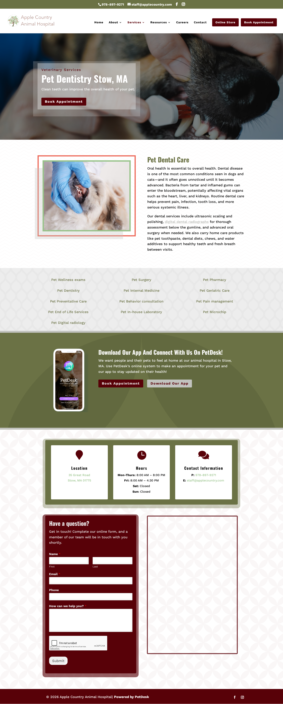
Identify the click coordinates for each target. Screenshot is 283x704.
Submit (58, 661)
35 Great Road (79, 475)
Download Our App (169, 383)
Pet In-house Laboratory (141, 312)
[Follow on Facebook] (235, 697)
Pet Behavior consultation (141, 301)
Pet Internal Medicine (141, 290)
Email (54, 574)
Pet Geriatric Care (214, 290)
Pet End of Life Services (68, 312)
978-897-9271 (113, 4)
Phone (54, 590)
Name (54, 554)
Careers (182, 22)
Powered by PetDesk (131, 697)
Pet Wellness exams (68, 280)
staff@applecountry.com (205, 480)
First (51, 566)
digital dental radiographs (187, 222)
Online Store (225, 22)
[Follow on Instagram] (242, 697)
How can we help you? (67, 606)
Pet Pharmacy (214, 280)
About (113, 22)
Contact (200, 22)
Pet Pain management (214, 301)
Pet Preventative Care (68, 301)
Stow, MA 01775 (79, 480)
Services (134, 22)
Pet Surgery (141, 280)
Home (98, 22)
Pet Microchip (214, 312)
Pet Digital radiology (68, 323)
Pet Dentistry (68, 290)
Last (95, 566)
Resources (158, 22)
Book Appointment (259, 22)
